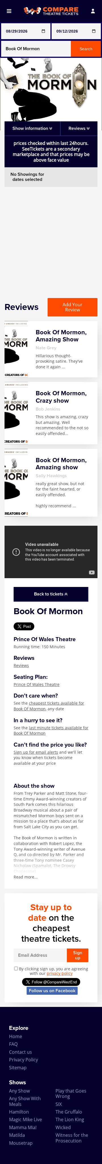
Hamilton (19, 1112)
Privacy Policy (23, 1060)
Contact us (20, 1052)
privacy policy (60, 973)
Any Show (19, 1091)
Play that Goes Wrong (71, 1093)
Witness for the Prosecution (72, 1138)
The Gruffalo (69, 1112)
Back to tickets (49, 594)
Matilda (17, 1135)
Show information (30, 128)
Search (86, 49)
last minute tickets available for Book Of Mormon (51, 730)
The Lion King (70, 1119)
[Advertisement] (51, 238)
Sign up (77, 955)
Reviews (21, 665)
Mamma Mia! (23, 1127)
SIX (59, 1104)
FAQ (13, 1044)
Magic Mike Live (25, 1119)
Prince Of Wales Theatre (37, 684)
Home (15, 1036)
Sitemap (18, 1067)
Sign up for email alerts (36, 752)
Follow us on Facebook (52, 991)
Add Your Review (72, 307)
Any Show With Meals (25, 1101)
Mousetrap (21, 1143)
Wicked (63, 1127)
